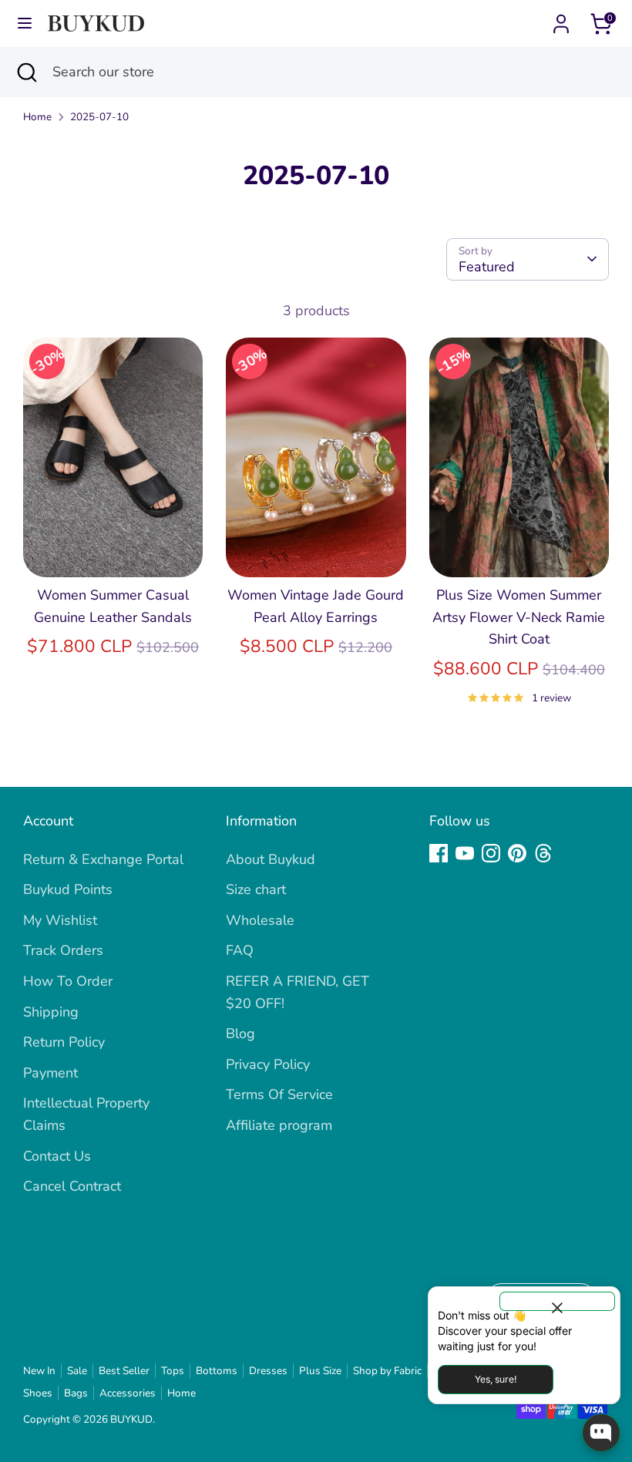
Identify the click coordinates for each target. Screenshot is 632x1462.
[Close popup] (557, 1301)
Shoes (37, 1393)
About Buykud (270, 859)
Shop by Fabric (387, 1370)
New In (39, 1370)
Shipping (51, 1012)
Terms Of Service (279, 1094)
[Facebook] (438, 853)
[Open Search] (26, 72)
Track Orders (63, 950)
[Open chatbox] (601, 1432)
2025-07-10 (99, 116)
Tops (172, 1370)
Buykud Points (68, 889)
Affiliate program (279, 1125)
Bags (76, 1393)
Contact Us (57, 1156)
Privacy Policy (268, 1064)
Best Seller (124, 1370)
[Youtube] (465, 853)
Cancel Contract (72, 1186)
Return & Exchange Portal (103, 859)
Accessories (127, 1393)
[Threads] (543, 853)
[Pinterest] (517, 853)
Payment (50, 1073)
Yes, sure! (495, 1379)
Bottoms (216, 1370)
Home (37, 116)
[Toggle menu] (24, 23)
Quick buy (114, 550)
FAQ (240, 950)
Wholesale (260, 920)
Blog (240, 1033)
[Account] (561, 19)
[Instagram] (491, 853)
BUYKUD (131, 1419)
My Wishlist (60, 920)
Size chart (256, 889)
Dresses (268, 1370)
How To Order (68, 981)
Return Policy (64, 1042)
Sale (77, 1370)
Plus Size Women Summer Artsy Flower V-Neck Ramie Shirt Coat (518, 617)
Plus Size (320, 1370)
